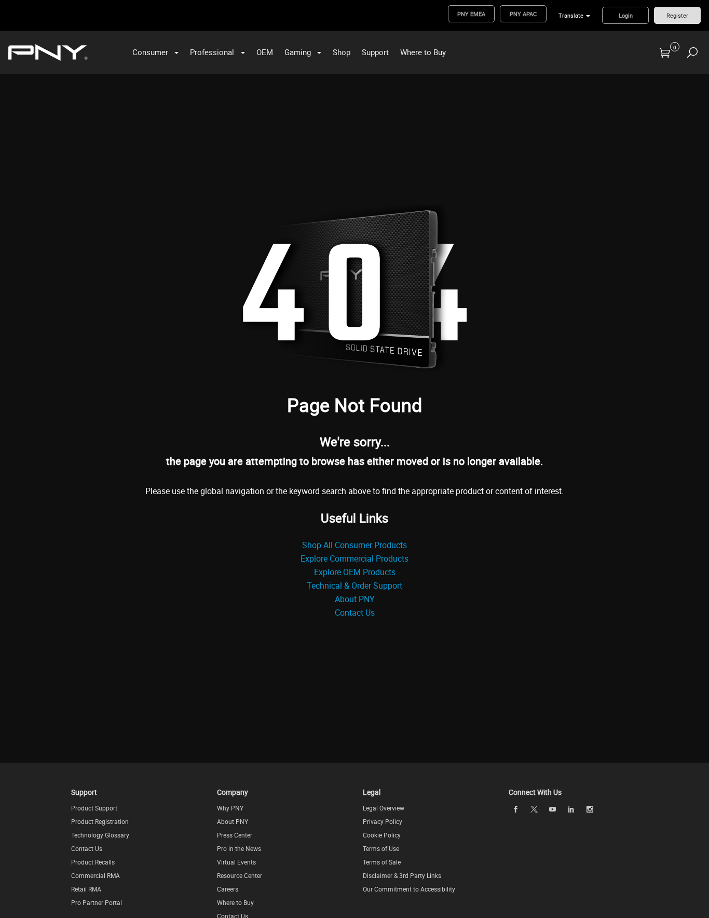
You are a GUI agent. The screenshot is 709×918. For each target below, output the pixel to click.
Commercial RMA (95, 875)
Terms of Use (381, 848)
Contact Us (355, 612)
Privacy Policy (382, 821)
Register (677, 15)
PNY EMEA (471, 14)
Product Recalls (93, 862)
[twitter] (534, 809)
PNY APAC (523, 14)
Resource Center (239, 875)
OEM (264, 52)
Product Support (94, 808)
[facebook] (515, 809)
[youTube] (553, 809)
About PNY (355, 599)
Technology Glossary (100, 835)
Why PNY (230, 808)
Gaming (297, 52)
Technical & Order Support (354, 585)
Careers (227, 889)
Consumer (150, 52)
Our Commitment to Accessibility (409, 889)
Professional (212, 52)
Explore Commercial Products (354, 558)
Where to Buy (423, 52)
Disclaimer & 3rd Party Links (402, 875)
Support (375, 52)
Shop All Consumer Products (354, 545)
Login (626, 15)
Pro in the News (239, 848)
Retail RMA (86, 889)
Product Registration (100, 821)
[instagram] (589, 809)
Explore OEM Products (355, 572)
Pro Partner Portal (96, 902)
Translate (570, 15)
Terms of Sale (382, 862)
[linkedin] (571, 809)
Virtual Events (236, 862)
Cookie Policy (382, 835)
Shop (341, 52)
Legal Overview (383, 808)
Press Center (234, 835)
